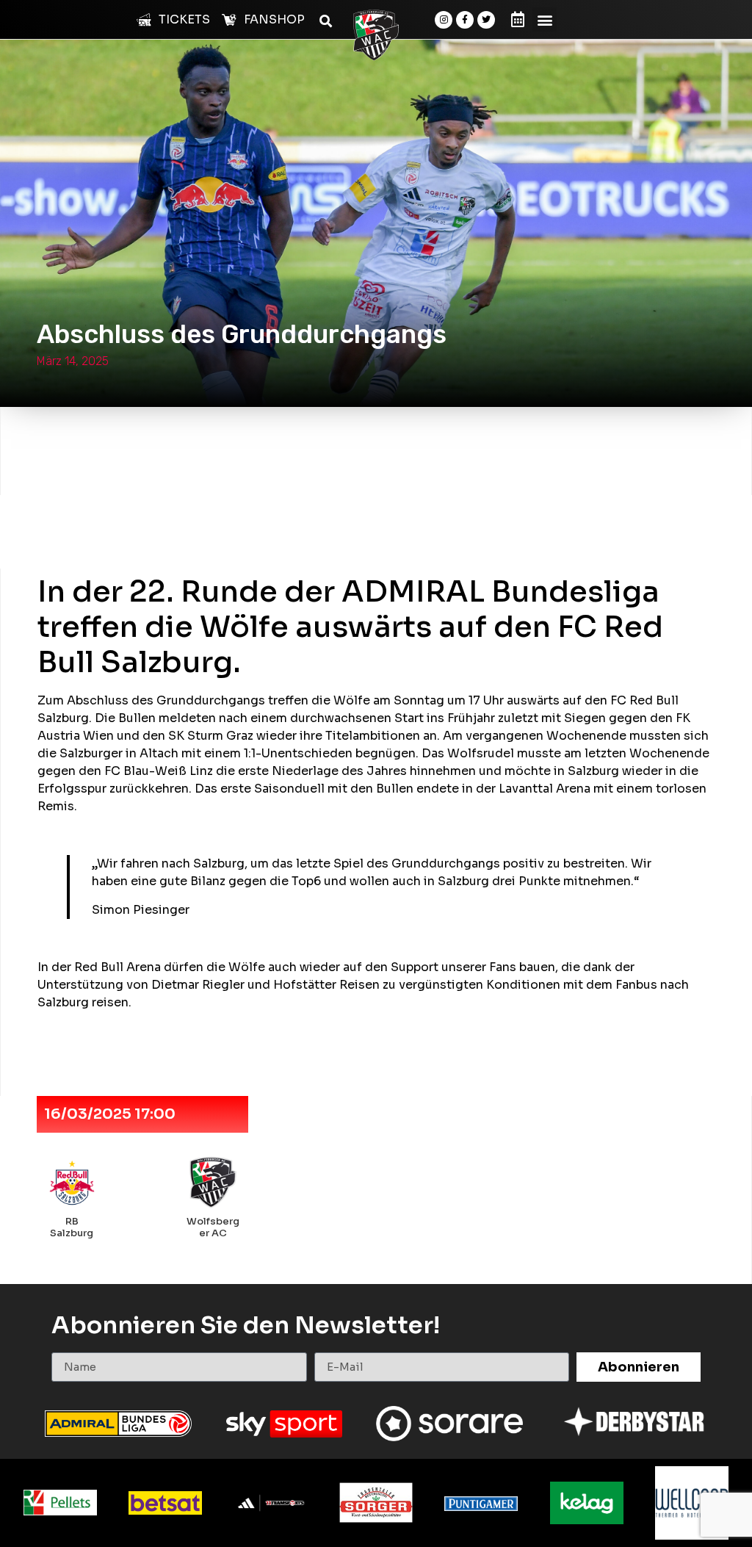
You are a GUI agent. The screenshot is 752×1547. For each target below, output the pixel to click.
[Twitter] (486, 20)
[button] (544, 19)
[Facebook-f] (465, 20)
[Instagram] (443, 20)
